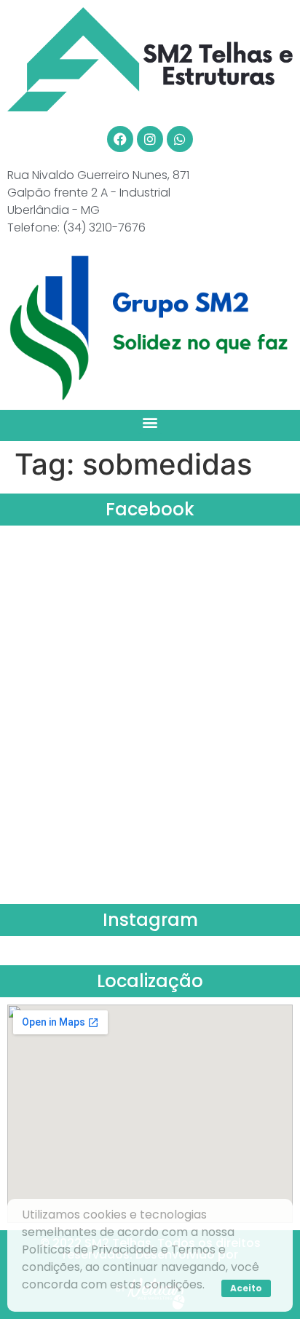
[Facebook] (120, 139)
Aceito (246, 1288)
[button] (150, 422)
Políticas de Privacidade (90, 1249)
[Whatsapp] (180, 139)
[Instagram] (150, 139)
